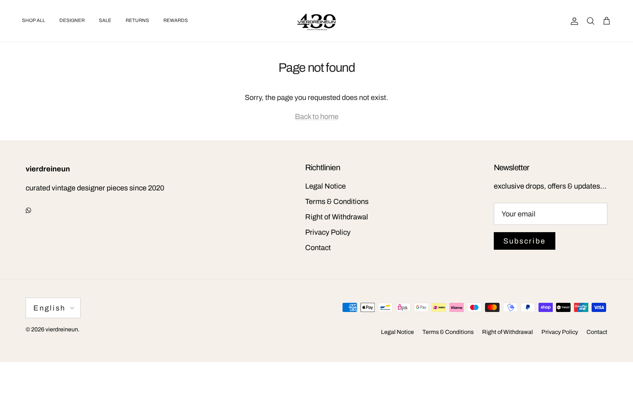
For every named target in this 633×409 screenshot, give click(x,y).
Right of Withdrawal (336, 217)
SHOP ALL (33, 20)
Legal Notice (325, 186)
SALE (105, 20)
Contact (318, 247)
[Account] (573, 21)
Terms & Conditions (337, 201)
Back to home (316, 116)
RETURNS (137, 20)
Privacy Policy (328, 232)
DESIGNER (72, 20)
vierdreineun (61, 329)
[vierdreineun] (316, 20)
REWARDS (175, 20)
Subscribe (524, 241)
